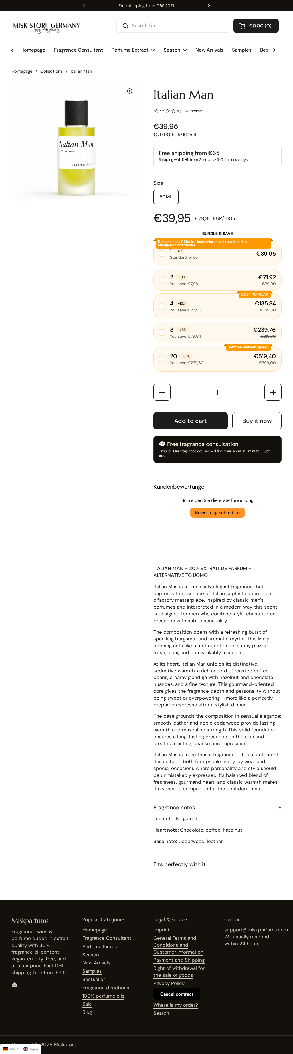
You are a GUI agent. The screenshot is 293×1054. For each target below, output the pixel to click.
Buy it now (257, 421)
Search (161, 1013)
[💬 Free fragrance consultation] (217, 449)
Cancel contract (176, 994)
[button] (256, 26)
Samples (92, 971)
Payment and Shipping (179, 960)
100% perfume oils (103, 996)
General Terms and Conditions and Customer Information (178, 945)
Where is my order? (175, 1005)
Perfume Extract (100, 946)
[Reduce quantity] (162, 392)
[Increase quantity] (273, 392)
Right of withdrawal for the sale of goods (179, 971)
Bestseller (93, 979)
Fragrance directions (105, 987)
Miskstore (65, 1044)
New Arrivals (96, 963)
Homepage (21, 71)
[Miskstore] (46, 25)
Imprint (161, 930)
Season (90, 955)
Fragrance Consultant (106, 938)
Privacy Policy (169, 983)
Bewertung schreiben (217, 513)
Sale (87, 1004)
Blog (87, 1012)
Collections (51, 71)
